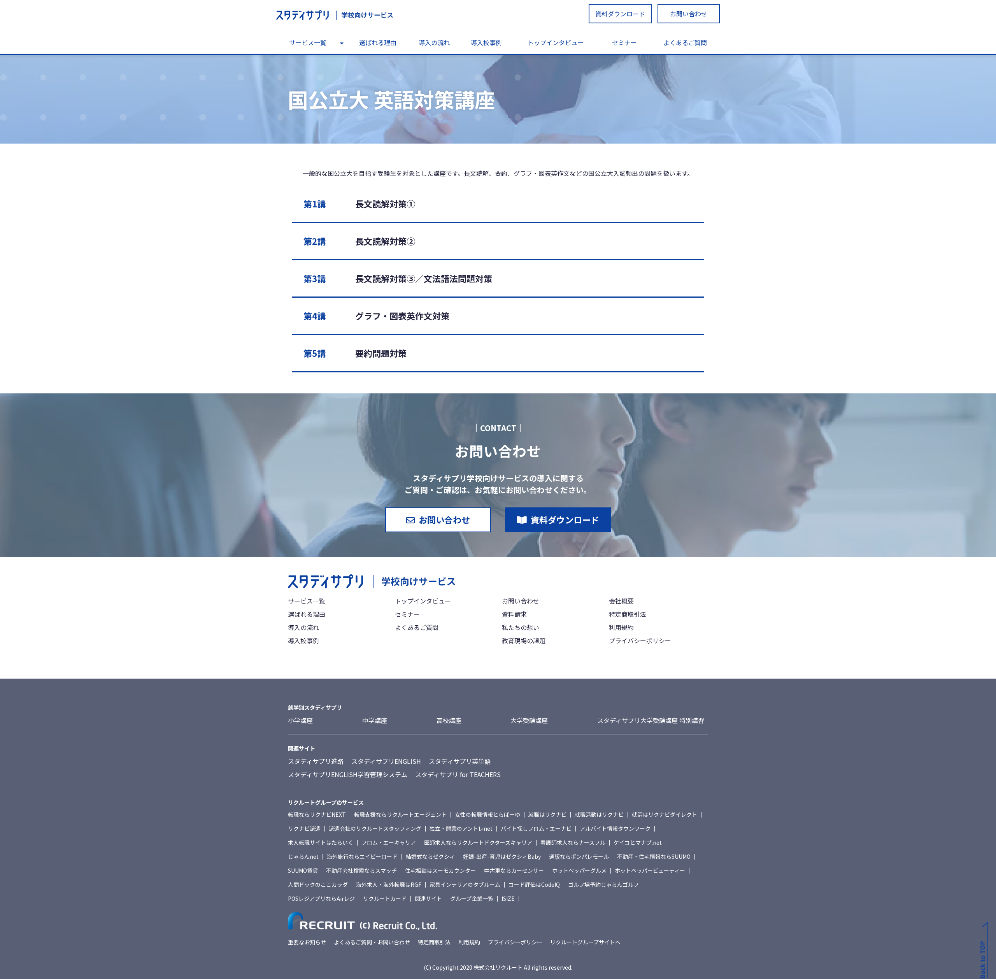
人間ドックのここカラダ (318, 884)
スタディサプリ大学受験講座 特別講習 (650, 720)
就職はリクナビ (547, 814)
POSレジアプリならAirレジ (321, 898)
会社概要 (621, 600)
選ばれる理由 (377, 42)
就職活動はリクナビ (599, 814)
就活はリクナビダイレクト (664, 814)
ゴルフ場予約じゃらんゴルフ (603, 884)
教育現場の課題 (523, 640)
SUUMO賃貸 (303, 870)
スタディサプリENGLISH (386, 761)
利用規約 (621, 627)
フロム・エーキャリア (388, 842)
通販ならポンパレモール (579, 856)
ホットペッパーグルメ (579, 870)
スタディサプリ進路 (316, 761)
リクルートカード (385, 898)
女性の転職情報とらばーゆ (487, 814)
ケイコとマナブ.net (638, 842)
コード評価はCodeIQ (534, 884)
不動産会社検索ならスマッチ (361, 870)
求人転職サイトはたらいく (320, 842)
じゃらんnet (303, 856)
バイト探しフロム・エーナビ (536, 828)
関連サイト (428, 898)
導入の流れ (434, 42)
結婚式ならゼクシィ (430, 856)
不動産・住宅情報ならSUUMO (654, 856)
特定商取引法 (627, 614)
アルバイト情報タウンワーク (615, 828)
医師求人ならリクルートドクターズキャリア (478, 842)
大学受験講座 (529, 720)
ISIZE (508, 898)
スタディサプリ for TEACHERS (458, 774)
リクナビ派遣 (304, 828)
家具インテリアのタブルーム (465, 884)
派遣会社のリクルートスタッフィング (375, 828)
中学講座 (374, 720)
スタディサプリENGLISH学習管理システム (347, 774)
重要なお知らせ (307, 942)
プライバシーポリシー (640, 640)
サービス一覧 (307, 42)
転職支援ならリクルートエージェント (400, 814)
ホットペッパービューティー (650, 870)
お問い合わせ (688, 13)
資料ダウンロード (620, 13)
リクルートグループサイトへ (585, 942)
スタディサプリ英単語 (460, 761)
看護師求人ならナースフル (572, 842)
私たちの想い (520, 627)
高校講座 (449, 720)
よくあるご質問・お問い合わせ (372, 942)
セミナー (624, 42)
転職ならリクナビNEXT (317, 814)
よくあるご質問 (685, 42)
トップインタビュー (556, 42)
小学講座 (300, 720)
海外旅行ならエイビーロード (362, 856)
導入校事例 (486, 42)
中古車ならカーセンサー (514, 870)
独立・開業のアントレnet (461, 828)
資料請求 (514, 614)
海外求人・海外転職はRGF (388, 884)
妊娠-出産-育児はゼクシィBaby (502, 856)
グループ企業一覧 (471, 898)
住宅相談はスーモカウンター (440, 870)
